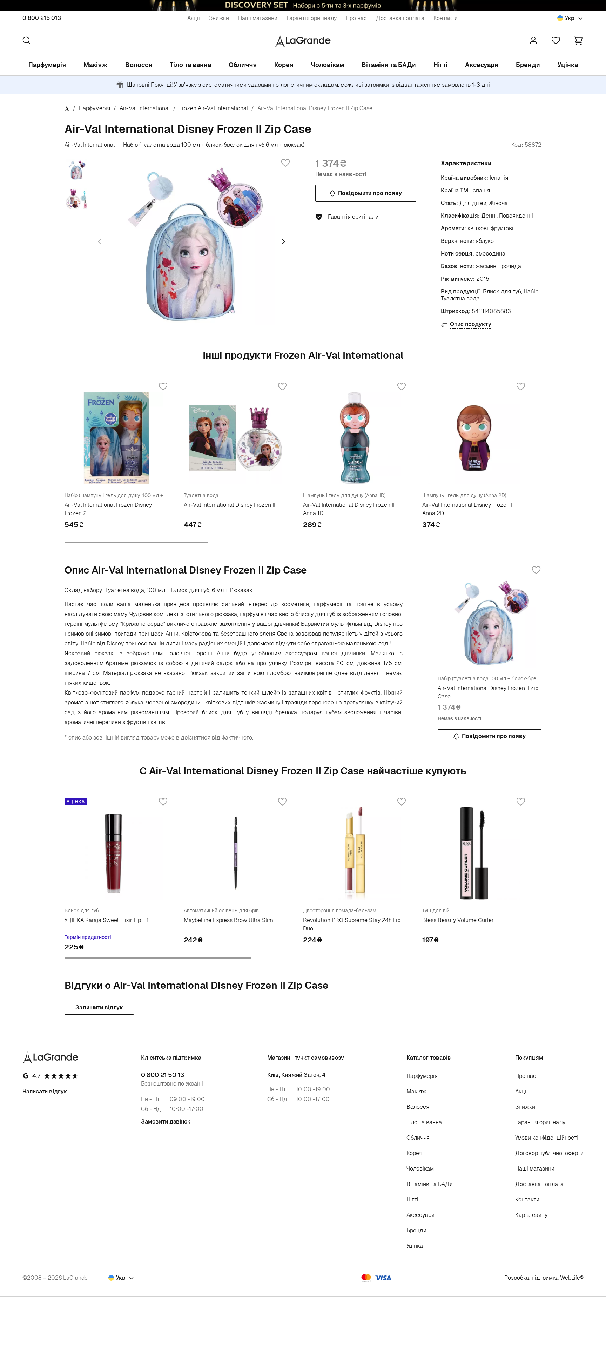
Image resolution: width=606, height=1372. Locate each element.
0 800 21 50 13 (162, 1075)
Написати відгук (44, 1091)
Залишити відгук (99, 1007)
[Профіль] (533, 40)
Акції (193, 18)
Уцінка (568, 65)
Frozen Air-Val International (213, 108)
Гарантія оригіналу (312, 18)
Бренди (528, 65)
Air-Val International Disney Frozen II (229, 505)
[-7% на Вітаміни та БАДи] (303, 5)
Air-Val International (145, 108)
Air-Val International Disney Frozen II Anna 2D (468, 509)
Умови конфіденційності (546, 1137)
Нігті (440, 65)
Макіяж (95, 65)
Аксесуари (481, 65)
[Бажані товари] (556, 40)
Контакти (445, 18)
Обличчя (243, 65)
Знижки (219, 18)
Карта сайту (531, 1215)
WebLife (570, 1277)
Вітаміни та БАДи (389, 65)
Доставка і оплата (400, 18)
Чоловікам (327, 65)
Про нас (356, 18)
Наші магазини (257, 18)
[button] (578, 40)
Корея (284, 65)
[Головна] (67, 108)
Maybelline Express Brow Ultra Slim (228, 920)
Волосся (138, 65)
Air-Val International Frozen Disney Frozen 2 (108, 509)
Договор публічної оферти (549, 1153)
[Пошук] (26, 40)
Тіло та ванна (190, 65)
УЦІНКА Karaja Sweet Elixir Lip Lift (107, 920)
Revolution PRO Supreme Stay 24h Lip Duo (351, 924)
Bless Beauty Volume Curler (458, 920)
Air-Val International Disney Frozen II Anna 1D (349, 509)
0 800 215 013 (41, 18)
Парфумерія (47, 65)
